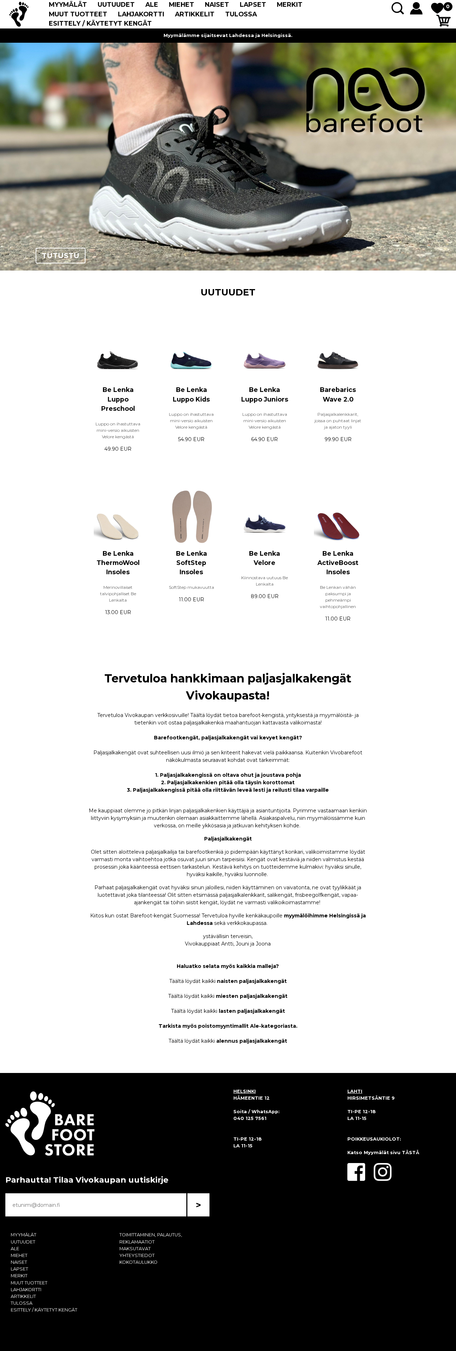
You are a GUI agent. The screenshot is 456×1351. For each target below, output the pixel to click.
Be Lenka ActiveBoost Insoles (337, 563)
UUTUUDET (116, 4)
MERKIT (289, 4)
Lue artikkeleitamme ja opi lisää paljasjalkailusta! (228, 35)
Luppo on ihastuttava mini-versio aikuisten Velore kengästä (117, 430)
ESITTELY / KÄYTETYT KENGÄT (100, 23)
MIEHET (181, 4)
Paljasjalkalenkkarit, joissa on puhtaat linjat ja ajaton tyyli (338, 421)
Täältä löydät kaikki (228, 981)
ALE (151, 4)
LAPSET (253, 4)
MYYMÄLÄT (68, 4)
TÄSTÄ (410, 1152)
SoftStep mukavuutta (191, 587)
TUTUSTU (60, 255)
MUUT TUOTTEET (78, 14)
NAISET (217, 4)
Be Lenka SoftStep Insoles (191, 563)
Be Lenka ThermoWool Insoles (118, 563)
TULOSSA (241, 14)
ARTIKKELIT (194, 14)
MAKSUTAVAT (135, 1248)
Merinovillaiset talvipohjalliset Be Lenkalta (118, 594)
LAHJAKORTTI (141, 14)
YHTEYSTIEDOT (137, 1255)
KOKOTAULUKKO (138, 1262)
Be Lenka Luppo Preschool (118, 399)
